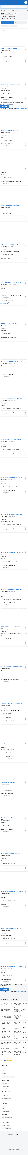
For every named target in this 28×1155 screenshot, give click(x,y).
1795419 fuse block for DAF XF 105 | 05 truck (13, 928)
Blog (3, 1108)
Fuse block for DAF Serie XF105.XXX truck (7, 1047)
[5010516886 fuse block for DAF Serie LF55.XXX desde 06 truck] (14, 467)
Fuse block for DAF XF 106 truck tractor (6, 1023)
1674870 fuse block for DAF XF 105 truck (12, 589)
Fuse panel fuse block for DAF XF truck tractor (7, 1017)
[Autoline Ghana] (9, 2)
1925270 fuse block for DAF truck (10, 84)
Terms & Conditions (6, 1098)
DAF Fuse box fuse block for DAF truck (5, 1010)
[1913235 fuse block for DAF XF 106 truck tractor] (14, 956)
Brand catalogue (6, 1111)
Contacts (4, 1073)
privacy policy (19, 108)
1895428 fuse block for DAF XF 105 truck (12, 361)
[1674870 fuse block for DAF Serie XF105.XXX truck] (14, 542)
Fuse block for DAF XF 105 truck (6, 1027)
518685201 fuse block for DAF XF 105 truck (13, 398)
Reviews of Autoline (6, 1106)
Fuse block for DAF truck (8, 782)
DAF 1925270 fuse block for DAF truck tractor (14, 627)
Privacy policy (5, 1100)
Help (3, 1070)
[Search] (25, 6)
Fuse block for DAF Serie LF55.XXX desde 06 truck (7, 1053)
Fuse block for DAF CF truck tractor (6, 1004)
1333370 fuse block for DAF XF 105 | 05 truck (13, 891)
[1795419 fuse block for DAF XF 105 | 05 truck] (14, 918)
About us (4, 1068)
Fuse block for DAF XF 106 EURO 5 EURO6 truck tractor (6, 1037)
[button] (26, 2)
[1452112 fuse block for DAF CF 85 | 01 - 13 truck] (14, 843)
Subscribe (4, 106)
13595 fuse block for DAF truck (10, 130)
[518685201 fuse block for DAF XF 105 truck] (14, 388)
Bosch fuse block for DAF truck (10, 205)
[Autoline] (2, 11)
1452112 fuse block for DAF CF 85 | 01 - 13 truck (14, 853)
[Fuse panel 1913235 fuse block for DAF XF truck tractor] (14, 732)
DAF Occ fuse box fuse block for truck (6, 1043)
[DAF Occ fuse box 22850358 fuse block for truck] (14, 313)
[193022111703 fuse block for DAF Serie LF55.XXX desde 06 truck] (14, 504)
